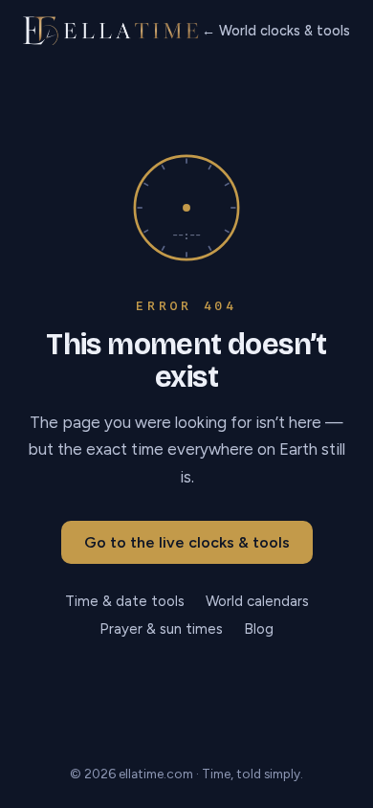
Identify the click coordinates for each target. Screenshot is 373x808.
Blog (259, 629)
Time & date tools (125, 601)
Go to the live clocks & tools (187, 542)
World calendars (257, 601)
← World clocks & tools (276, 30)
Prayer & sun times (161, 629)
